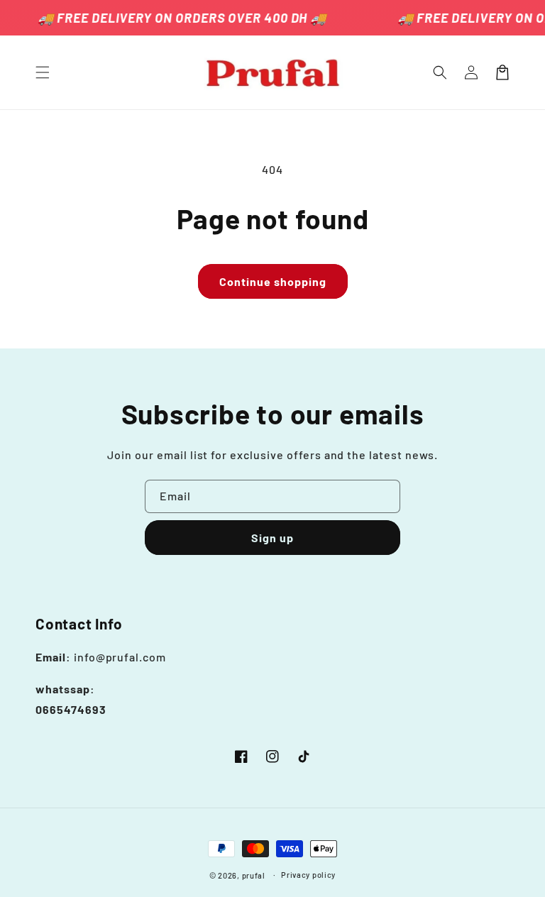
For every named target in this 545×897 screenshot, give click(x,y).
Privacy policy (308, 874)
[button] (42, 72)
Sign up (272, 537)
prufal (253, 875)
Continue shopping (272, 281)
